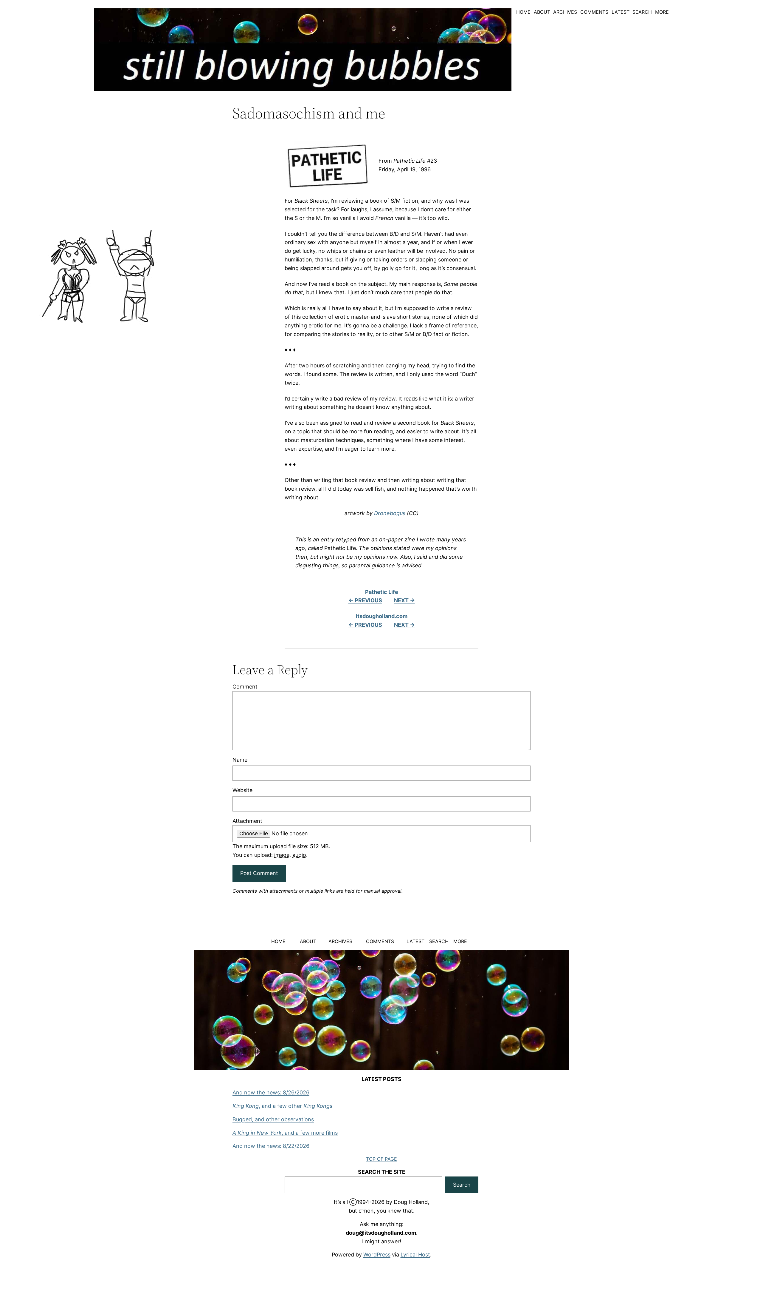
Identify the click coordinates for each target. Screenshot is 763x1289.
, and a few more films (285, 1133)
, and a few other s (282, 1106)
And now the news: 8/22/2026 (270, 1146)
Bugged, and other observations (273, 1119)
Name (239, 760)
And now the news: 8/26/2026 (270, 1092)
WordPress (376, 1254)
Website (242, 790)
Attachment (247, 821)
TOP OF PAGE (381, 1159)
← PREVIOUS (365, 600)
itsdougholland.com (381, 616)
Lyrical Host (415, 1254)
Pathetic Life (381, 592)
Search (462, 1185)
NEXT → (404, 600)
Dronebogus (389, 513)
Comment (245, 686)
